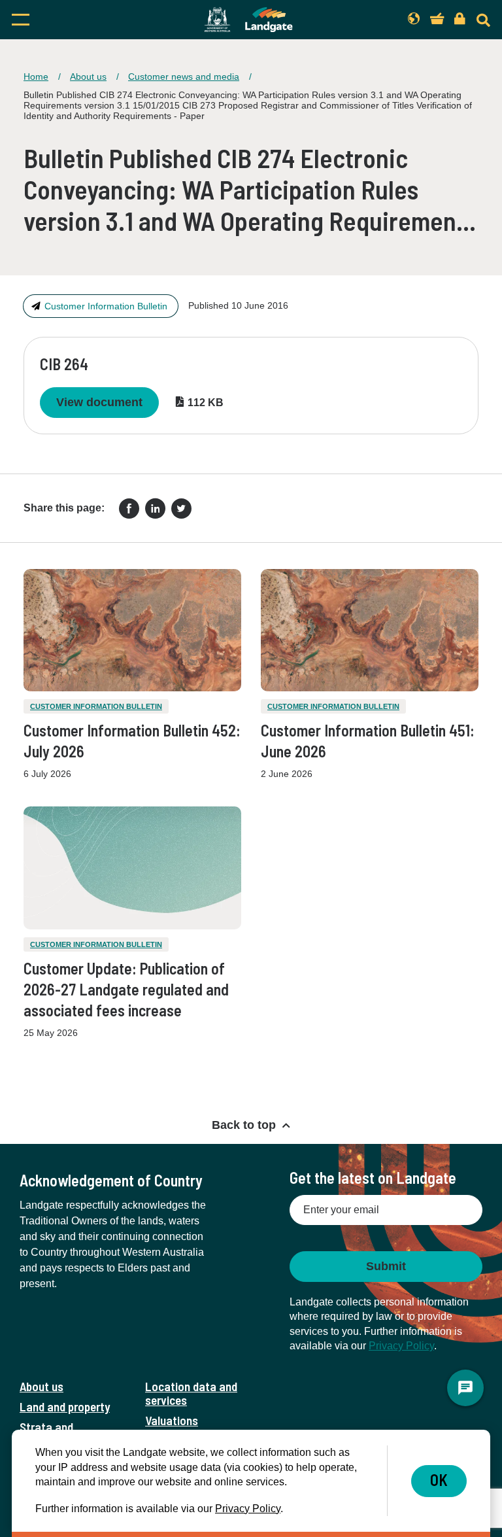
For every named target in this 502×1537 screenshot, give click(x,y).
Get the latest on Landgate (373, 1177)
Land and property (65, 1406)
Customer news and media (183, 76)
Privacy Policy (401, 1345)
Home (36, 76)
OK (439, 1479)
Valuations (171, 1420)
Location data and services (191, 1393)
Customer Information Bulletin (105, 306)
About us (88, 76)
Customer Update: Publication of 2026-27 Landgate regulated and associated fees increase (126, 989)
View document (99, 402)
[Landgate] (248, 20)
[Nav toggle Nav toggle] (80, 19)
